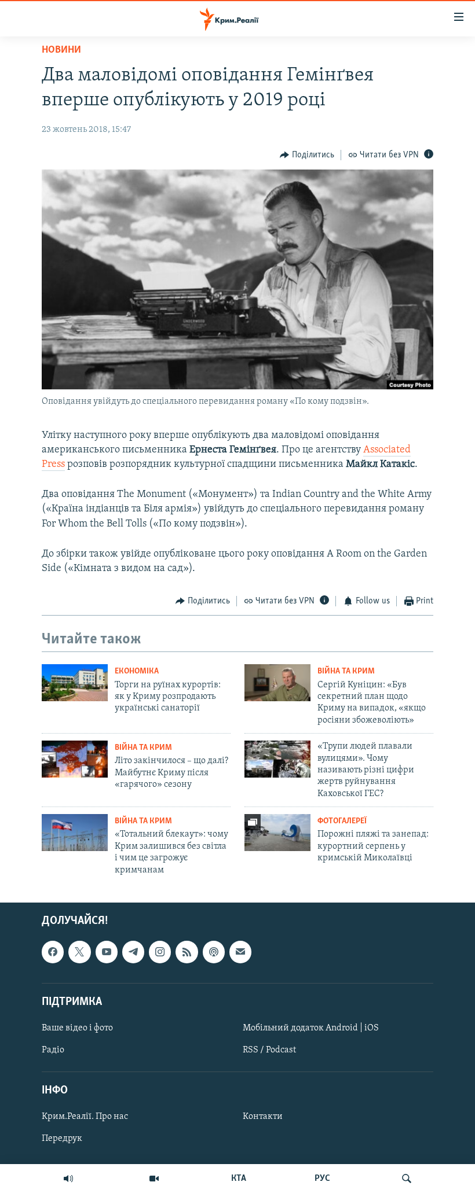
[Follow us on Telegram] (133, 952)
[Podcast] (214, 952)
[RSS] (187, 952)
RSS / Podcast (269, 1050)
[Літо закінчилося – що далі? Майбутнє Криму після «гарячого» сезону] (75, 759)
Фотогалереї (342, 821)
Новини (61, 50)
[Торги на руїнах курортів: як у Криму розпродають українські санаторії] (75, 682)
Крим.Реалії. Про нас (85, 1116)
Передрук (62, 1138)
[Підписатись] (240, 952)
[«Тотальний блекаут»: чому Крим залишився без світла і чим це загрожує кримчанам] (75, 832)
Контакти (263, 1116)
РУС (322, 1178)
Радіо (53, 1050)
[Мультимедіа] (154, 1178)
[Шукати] (406, 1178)
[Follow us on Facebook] (53, 952)
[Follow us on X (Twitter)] (79, 952)
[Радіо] (68, 1178)
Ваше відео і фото (77, 1028)
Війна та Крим (346, 671)
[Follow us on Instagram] (160, 952)
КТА (238, 1178)
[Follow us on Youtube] (107, 952)
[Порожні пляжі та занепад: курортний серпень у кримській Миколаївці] (277, 832)
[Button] (307, 155)
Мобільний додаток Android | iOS (311, 1028)
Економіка (137, 671)
